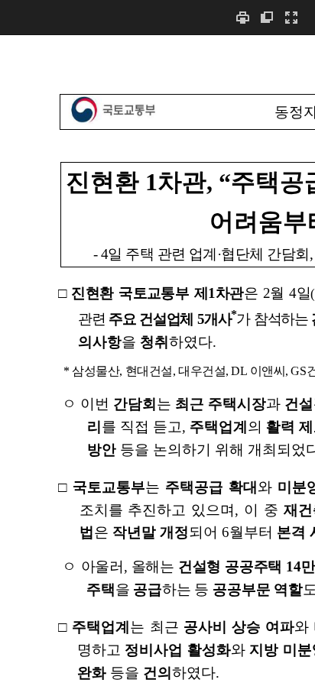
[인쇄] (242, 17)
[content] (157, 366)
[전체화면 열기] (291, 17)
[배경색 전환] (267, 17)
